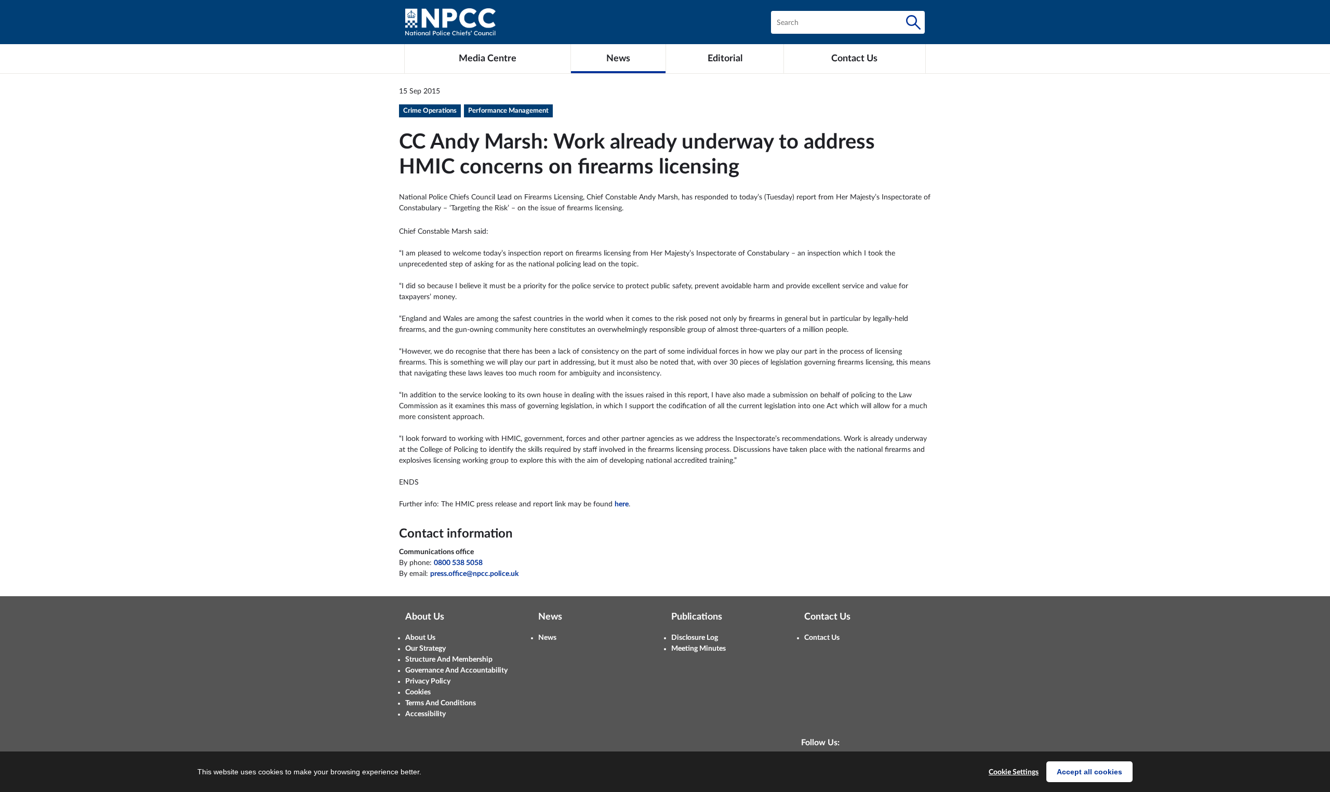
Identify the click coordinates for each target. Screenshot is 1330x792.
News (547, 637)
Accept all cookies (1089, 772)
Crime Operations (430, 111)
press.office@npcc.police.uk (474, 574)
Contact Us (822, 637)
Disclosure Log (694, 637)
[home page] (450, 22)
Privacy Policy (427, 681)
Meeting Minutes (698, 648)
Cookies (418, 692)
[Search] (913, 22)
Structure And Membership (449, 659)
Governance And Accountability (456, 670)
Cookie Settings (1014, 772)
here (622, 504)
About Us (420, 637)
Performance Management (508, 111)
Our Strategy (425, 648)
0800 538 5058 (458, 563)
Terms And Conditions (440, 703)
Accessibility (425, 714)
